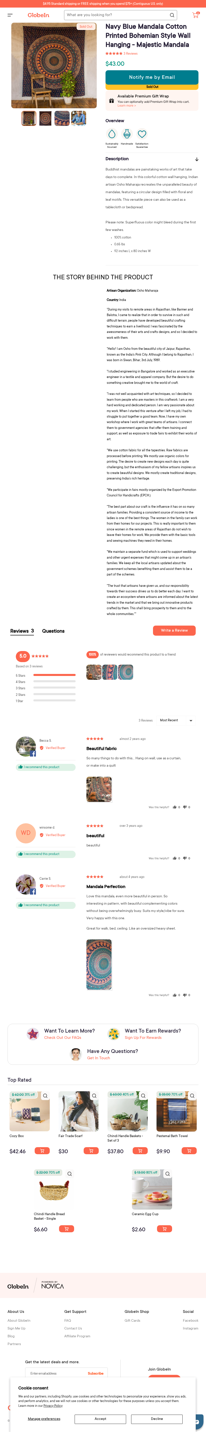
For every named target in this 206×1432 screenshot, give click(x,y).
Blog (11, 1337)
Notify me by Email (152, 78)
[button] (122, 54)
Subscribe (96, 1374)
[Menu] (10, 15)
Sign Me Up (16, 1329)
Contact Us (73, 1329)
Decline (157, 1419)
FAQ (67, 1321)
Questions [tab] (53, 631)
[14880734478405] (140, 1150)
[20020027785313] (66, 1228)
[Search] (172, 15)
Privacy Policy (53, 1406)
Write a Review (174, 630)
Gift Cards (132, 1321)
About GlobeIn (19, 1321)
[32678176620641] (91, 1150)
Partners (14, 1344)
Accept (100, 1419)
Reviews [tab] (22, 631)
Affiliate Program (77, 1337)
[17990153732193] (42, 1150)
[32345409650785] (189, 1150)
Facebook (190, 1321)
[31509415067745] (164, 1228)
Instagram (190, 1329)
